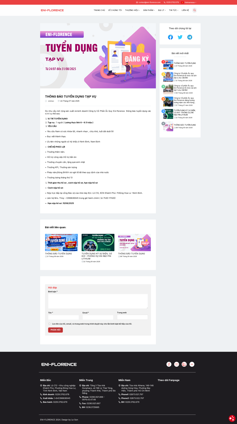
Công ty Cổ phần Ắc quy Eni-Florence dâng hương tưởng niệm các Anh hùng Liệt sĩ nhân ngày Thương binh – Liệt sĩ (184, 100)
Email (86, 312)
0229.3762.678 (172, 2)
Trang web (122, 313)
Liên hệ (185, 10)
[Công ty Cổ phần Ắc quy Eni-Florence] (52, 10)
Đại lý (161, 10)
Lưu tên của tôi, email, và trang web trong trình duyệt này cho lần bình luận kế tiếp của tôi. (92, 324)
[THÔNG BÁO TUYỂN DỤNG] (61, 242)
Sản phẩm (148, 10)
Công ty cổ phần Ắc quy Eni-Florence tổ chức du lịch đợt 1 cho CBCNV (185, 88)
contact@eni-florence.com (149, 2)
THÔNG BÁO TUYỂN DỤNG (58, 253)
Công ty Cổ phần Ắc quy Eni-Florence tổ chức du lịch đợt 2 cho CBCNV (185, 75)
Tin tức (173, 10)
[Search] (194, 10)
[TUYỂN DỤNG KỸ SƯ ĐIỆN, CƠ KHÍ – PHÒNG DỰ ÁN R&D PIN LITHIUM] (98, 242)
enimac (51, 101)
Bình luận (53, 291)
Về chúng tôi (115, 10)
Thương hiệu (131, 10)
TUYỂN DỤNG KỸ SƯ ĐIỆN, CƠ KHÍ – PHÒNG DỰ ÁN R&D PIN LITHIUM (97, 256)
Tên (50, 312)
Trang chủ (99, 10)
